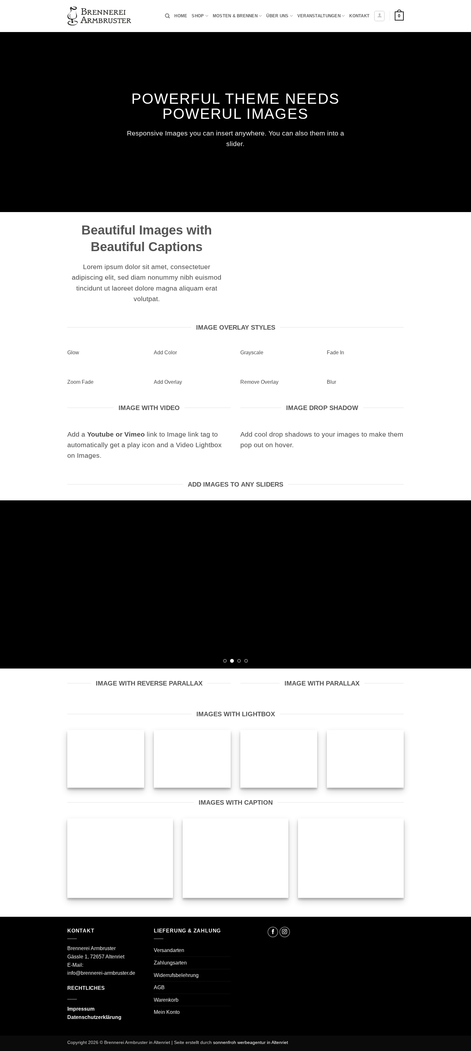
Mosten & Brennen (235, 15)
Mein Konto (167, 1012)
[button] (379, 16)
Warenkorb (166, 1000)
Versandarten (169, 950)
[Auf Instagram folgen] (284, 932)
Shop (198, 15)
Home (180, 15)
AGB (159, 987)
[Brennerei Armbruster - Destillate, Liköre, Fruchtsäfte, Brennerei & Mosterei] (99, 16)
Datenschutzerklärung (94, 1017)
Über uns (277, 15)
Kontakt (359, 15)
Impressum (81, 1009)
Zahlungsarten (170, 962)
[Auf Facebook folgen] (273, 932)
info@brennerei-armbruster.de (101, 973)
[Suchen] (167, 16)
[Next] (453, 584)
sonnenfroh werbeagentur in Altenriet (250, 1042)
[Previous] (17, 584)
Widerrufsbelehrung (176, 975)
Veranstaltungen (319, 15)
